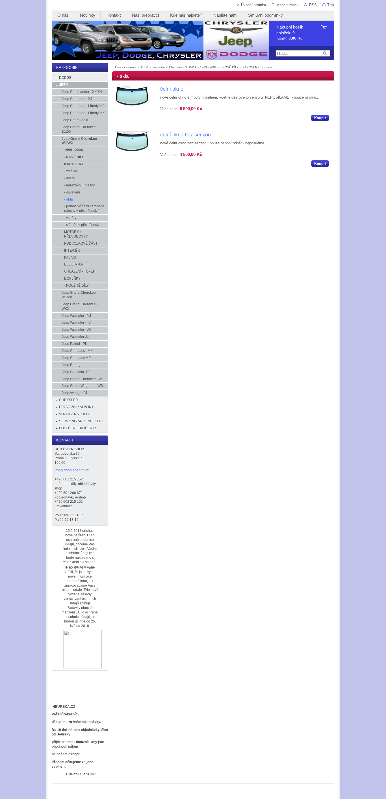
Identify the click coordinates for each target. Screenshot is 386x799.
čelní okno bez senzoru (186, 135)
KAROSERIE (251, 67)
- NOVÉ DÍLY (229, 67)
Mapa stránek (287, 5)
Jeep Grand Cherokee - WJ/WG (174, 67)
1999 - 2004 (208, 67)
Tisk (330, 5)
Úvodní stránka (253, 5)
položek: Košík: (289, 32)
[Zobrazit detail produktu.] (132, 105)
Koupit (320, 118)
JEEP (144, 67)
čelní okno (171, 89)
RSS (313, 5)
